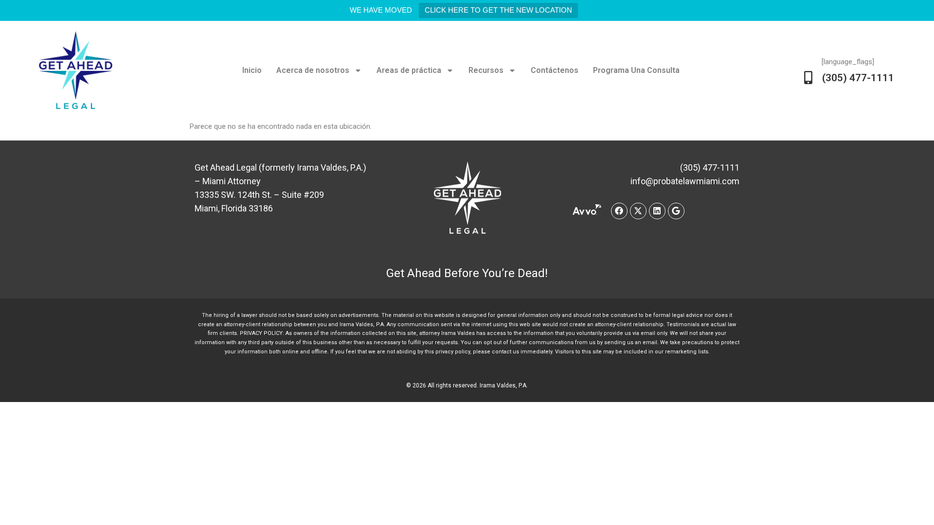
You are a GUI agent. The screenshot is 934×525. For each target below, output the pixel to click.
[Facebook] (619, 211)
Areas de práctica (409, 70)
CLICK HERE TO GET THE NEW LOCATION (498, 10)
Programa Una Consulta (636, 70)
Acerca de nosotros (312, 70)
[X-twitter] (638, 211)
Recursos (485, 70)
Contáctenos (554, 70)
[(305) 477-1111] (808, 77)
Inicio (252, 70)
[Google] (676, 211)
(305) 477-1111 (858, 78)
